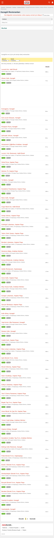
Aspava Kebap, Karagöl (9, 429)
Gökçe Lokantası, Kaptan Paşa (11, 384)
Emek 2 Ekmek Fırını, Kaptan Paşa (13, 464)
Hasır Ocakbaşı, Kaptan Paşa (11, 376)
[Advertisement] (27, 41)
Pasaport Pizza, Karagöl (9, 126)
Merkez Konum (29, 63)
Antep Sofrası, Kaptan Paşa (10, 215)
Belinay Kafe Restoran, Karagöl (11, 447)
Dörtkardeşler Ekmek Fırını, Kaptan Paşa (15, 473)
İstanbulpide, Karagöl (8, 509)
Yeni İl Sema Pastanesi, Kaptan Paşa (13, 393)
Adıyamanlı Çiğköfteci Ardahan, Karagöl (14, 144)
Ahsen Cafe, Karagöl (8, 78)
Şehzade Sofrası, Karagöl (9, 135)
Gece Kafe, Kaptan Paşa (9, 278)
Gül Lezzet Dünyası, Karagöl (10, 118)
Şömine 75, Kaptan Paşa (9, 171)
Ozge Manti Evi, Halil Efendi (10, 207)
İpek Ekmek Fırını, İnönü (9, 358)
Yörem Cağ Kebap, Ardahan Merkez (13, 420)
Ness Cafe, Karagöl (7, 198)
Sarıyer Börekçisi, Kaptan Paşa (11, 304)
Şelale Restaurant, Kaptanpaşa (11, 269)
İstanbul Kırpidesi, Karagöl (10, 500)
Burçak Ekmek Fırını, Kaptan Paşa (12, 482)
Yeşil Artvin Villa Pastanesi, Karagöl (13, 322)
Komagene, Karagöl (7, 109)
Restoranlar (8, 7)
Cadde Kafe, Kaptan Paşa (10, 340)
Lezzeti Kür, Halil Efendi (9, 69)
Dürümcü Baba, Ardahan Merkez (12, 251)
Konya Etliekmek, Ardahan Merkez (12, 260)
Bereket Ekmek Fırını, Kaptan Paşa (13, 491)
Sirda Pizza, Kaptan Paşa (9, 162)
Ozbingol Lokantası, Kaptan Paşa (12, 224)
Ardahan (14, 7)
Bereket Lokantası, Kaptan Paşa (12, 242)
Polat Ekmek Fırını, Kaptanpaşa (11, 456)
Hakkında (4, 527)
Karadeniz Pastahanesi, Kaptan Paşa (13, 189)
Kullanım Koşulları (14, 527)
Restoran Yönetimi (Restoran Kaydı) (11, 530)
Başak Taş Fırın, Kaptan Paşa (11, 402)
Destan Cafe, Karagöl (8, 331)
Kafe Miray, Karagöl (7, 313)
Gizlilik (22, 527)
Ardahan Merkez (21, 7)
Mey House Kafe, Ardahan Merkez (12, 287)
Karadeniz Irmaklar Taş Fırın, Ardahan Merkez (16, 438)
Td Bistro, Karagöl (7, 180)
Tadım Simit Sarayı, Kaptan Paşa (12, 233)
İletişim (24, 530)
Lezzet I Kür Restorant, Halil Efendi (13, 153)
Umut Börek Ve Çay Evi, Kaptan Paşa (13, 411)
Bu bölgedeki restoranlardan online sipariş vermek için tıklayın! (27, 15)
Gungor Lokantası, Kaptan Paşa (12, 295)
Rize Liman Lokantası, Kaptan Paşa (13, 349)
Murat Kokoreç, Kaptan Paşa (10, 367)
